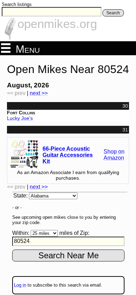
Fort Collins (21, 112)
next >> (39, 93)
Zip (84, 233)
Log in (20, 285)
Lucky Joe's (20, 118)
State (19, 196)
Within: (20, 233)
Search (113, 12)
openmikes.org (57, 23)
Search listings (17, 4)
